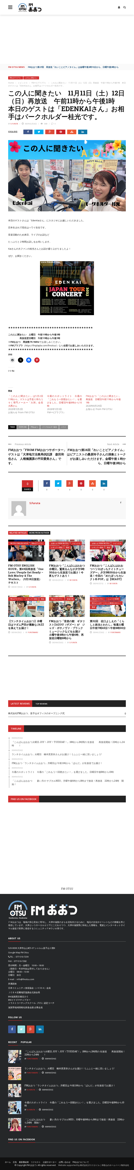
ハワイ (63, 427)
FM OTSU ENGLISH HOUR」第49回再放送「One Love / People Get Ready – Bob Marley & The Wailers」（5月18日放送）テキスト (25, 574)
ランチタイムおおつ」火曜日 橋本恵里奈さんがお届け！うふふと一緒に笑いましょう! (69, 1068)
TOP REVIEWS (41, 704)
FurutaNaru (33, 632)
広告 (15, 1162)
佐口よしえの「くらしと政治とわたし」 (106, 603)
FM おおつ (32, 1165)
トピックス (76, 543)
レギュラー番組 (56, 547)
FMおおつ (34, 427)
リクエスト (36, 1162)
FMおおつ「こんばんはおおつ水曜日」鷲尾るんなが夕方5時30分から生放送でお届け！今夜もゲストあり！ (67, 570)
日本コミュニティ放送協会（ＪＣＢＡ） (27, 987)
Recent (12, 1042)
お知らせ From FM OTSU (60, 543)
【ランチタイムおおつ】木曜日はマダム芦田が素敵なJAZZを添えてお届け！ (26, 624)
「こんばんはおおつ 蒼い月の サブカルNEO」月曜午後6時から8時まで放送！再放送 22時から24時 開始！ (75, 1121)
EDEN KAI (22, 427)
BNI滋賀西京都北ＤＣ (18, 996)
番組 (67, 547)
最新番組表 (24, 1162)
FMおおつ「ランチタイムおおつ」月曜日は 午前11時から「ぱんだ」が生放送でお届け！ (70, 1085)
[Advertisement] (67, 39)
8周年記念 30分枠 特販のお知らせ (45, 67)
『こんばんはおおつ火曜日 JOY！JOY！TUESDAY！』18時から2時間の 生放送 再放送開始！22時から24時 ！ (75, 1053)
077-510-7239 (22, 956)
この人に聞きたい (31, 78)
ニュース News (113, 599)
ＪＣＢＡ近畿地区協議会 (20, 992)
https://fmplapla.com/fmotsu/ (40, 345)
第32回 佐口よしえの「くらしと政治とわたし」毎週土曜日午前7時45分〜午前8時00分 (108, 624)
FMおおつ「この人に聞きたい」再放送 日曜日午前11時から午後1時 (103, 399)
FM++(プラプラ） (15, 78)
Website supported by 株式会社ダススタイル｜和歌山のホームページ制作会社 (93, 1165)
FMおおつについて (81, 1162)
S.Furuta (14, 124)
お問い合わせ (64, 1162)
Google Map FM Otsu (18, 952)
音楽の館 (70, 599)
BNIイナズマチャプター (19, 999)
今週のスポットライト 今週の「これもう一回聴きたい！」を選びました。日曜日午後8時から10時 (64, 400)
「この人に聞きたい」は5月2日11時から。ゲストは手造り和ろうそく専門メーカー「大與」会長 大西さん (25, 400)
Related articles (18, 532)
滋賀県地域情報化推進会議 (21, 1007)
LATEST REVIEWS (20, 703)
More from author (39, 532)
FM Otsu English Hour (19, 543)
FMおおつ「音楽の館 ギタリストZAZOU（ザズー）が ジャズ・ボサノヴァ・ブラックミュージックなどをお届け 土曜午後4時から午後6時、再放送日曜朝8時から (67, 629)
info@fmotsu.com (25, 979)
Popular (26, 1042)
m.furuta (73, 580)
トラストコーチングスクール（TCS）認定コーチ (31, 1002)
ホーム (8, 1162)
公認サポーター (50, 1162)
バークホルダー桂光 (49, 427)
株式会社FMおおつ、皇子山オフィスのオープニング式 (36, 713)
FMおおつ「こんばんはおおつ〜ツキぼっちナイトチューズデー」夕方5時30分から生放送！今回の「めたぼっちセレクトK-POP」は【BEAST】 (108, 572)
